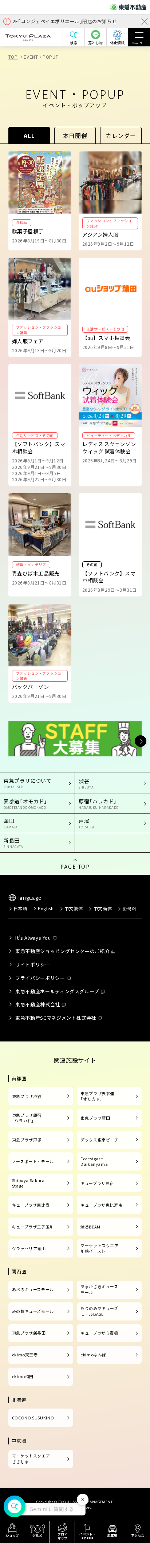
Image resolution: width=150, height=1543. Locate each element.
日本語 (20, 908)
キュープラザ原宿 (97, 1183)
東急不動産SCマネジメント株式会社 (55, 1017)
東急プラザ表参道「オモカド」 (97, 1096)
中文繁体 (73, 908)
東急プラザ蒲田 (95, 1118)
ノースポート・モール (33, 1161)
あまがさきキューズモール (99, 1289)
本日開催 (75, 135)
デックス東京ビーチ (99, 1140)
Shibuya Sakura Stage (28, 1183)
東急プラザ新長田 (29, 1333)
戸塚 (86, 823)
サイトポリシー (32, 964)
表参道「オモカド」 (25, 804)
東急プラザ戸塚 (27, 1140)
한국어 (129, 908)
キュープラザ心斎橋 (99, 1333)
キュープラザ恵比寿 (31, 1205)
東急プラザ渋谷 (27, 1096)
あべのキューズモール (33, 1289)
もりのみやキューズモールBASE (99, 1311)
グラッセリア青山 (29, 1248)
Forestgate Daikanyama (94, 1161)
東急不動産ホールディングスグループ (57, 991)
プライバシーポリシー (40, 977)
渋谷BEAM (90, 1227)
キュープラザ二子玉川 (33, 1227)
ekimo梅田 (22, 1376)
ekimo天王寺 (25, 1354)
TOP (13, 57)
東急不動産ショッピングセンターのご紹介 (62, 951)
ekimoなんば (93, 1354)
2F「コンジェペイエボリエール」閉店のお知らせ (64, 21)
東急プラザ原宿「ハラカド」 (27, 1118)
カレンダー (121, 135)
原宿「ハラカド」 (99, 804)
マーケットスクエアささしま (31, 1458)
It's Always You (33, 937)
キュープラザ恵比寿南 (101, 1205)
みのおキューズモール (33, 1311)
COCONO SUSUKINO (33, 1418)
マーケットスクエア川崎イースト (99, 1248)
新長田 (13, 843)
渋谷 (86, 783)
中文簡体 (103, 908)
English (46, 908)
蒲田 (11, 823)
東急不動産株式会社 (37, 1004)
